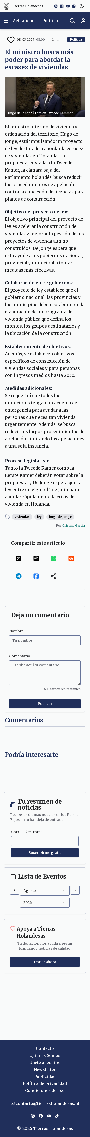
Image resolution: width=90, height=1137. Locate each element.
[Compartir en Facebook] (36, 576)
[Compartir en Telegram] (18, 576)
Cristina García (73, 525)
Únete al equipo (45, 1062)
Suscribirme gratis (45, 852)
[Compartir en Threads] (36, 558)
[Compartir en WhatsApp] (54, 558)
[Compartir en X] (18, 558)
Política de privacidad (45, 1083)
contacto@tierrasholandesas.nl (48, 1103)
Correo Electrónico (28, 832)
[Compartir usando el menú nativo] (54, 576)
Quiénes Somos (45, 1055)
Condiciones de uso (45, 1090)
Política (50, 20)
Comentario (19, 656)
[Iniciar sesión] (83, 20)
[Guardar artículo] (11, 40)
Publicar (45, 703)
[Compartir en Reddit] (71, 558)
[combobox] (45, 891)
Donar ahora (45, 962)
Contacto (45, 1048)
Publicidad (45, 1076)
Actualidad (23, 20)
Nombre (16, 631)
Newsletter (45, 1069)
